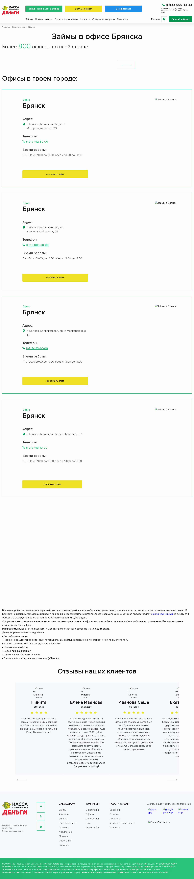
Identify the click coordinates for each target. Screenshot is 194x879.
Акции (48, 19)
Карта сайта (92, 827)
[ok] (41, 816)
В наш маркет (123, 8)
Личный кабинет (180, 19)
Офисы (39, 19)
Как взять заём (68, 823)
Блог (88, 823)
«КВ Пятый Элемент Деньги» (25, 864)
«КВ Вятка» (17, 869)
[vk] (41, 806)
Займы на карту (83, 8)
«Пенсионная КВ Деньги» (24, 866)
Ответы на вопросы (103, 19)
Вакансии (122, 19)
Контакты (114, 827)
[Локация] (164, 19)
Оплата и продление (66, 19)
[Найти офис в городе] (126, 65)
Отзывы (114, 814)
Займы (29, 19)
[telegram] (41, 827)
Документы (92, 818)
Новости (85, 19)
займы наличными (162, 613)
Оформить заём (55, 174)
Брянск (33, 105)
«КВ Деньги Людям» (21, 872)
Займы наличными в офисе (44, 8)
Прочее (63, 836)
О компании (92, 809)
